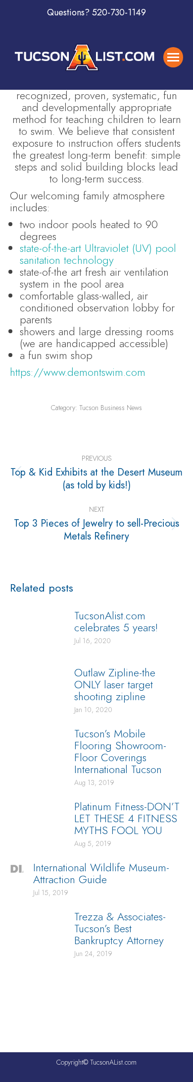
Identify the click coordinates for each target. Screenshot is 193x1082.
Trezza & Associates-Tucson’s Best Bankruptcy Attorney (120, 928)
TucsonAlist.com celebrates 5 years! (116, 621)
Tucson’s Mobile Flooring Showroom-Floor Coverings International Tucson (120, 751)
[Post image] (37, 632)
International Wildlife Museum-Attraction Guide (101, 873)
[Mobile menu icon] (173, 57)
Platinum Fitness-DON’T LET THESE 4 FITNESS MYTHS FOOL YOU (127, 818)
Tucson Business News (110, 408)
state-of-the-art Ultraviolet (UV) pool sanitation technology (98, 254)
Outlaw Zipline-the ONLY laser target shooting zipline (114, 684)
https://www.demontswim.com (77, 372)
